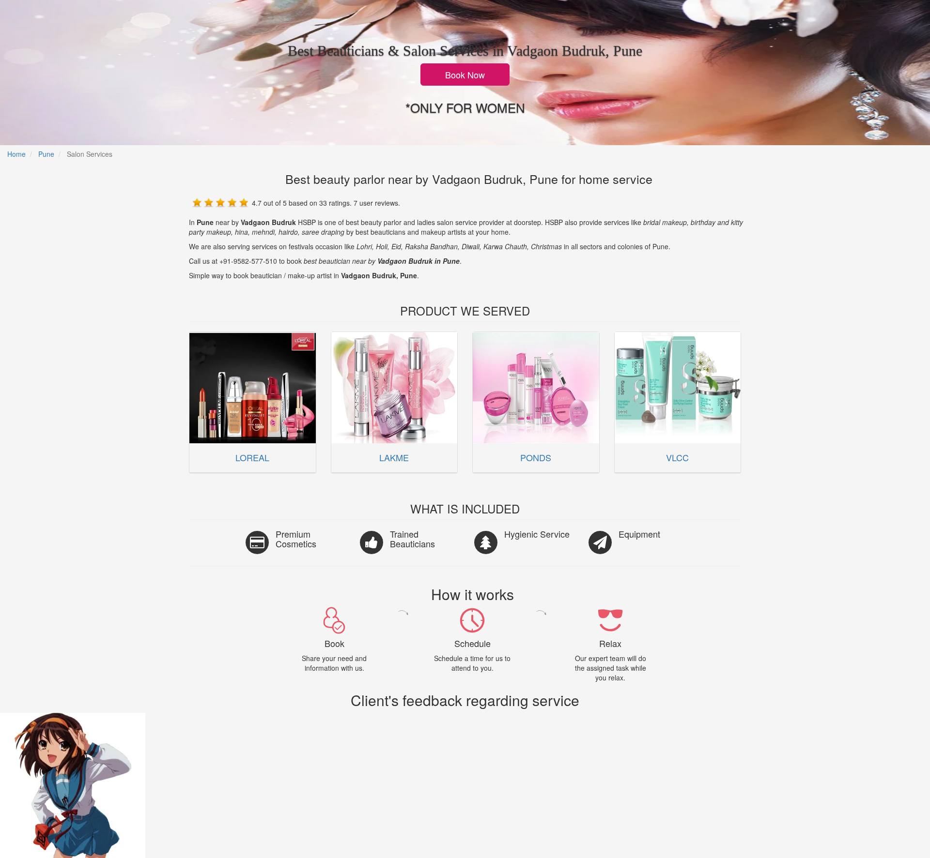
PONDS (535, 457)
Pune (46, 154)
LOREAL (252, 457)
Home (16, 154)
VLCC (677, 457)
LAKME (394, 457)
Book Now (465, 74)
